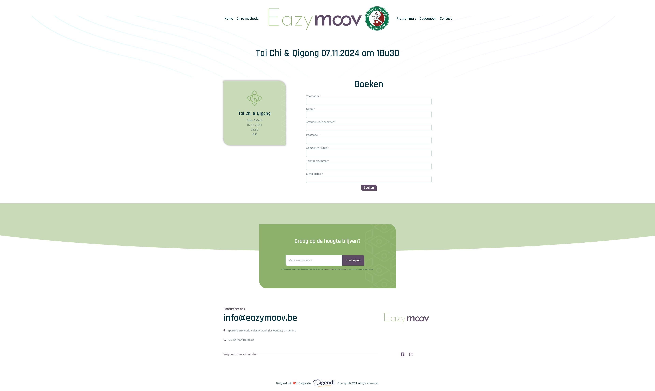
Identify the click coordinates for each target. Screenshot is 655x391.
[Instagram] (411, 354)
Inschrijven (353, 260)
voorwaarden (329, 269)
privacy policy (342, 269)
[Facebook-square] (403, 354)
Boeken (369, 187)
